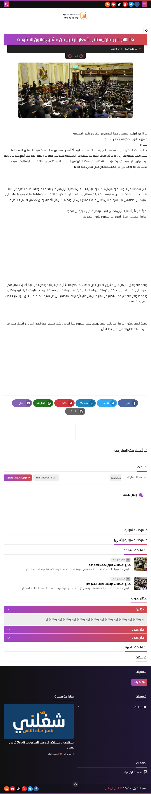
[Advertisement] (75, 256)
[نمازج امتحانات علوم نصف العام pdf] (140, 564)
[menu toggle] (144, 4)
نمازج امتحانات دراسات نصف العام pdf (108, 583)
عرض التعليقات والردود (16, 477)
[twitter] (131, 4)
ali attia (67, 754)
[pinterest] (113, 4)
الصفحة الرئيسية (133, 772)
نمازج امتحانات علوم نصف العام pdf (110, 564)
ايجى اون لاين (112, 788)
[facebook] (137, 4)
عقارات (137, 682)
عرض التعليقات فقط (45, 477)
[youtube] (125, 4)
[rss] (107, 4)
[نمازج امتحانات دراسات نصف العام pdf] (140, 583)
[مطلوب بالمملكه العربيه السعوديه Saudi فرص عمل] (39, 721)
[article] (42, 432)
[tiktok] (119, 4)
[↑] (75, 784)
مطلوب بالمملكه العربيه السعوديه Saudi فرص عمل (41, 744)
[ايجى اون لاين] (75, 16)
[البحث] (6, 4)
